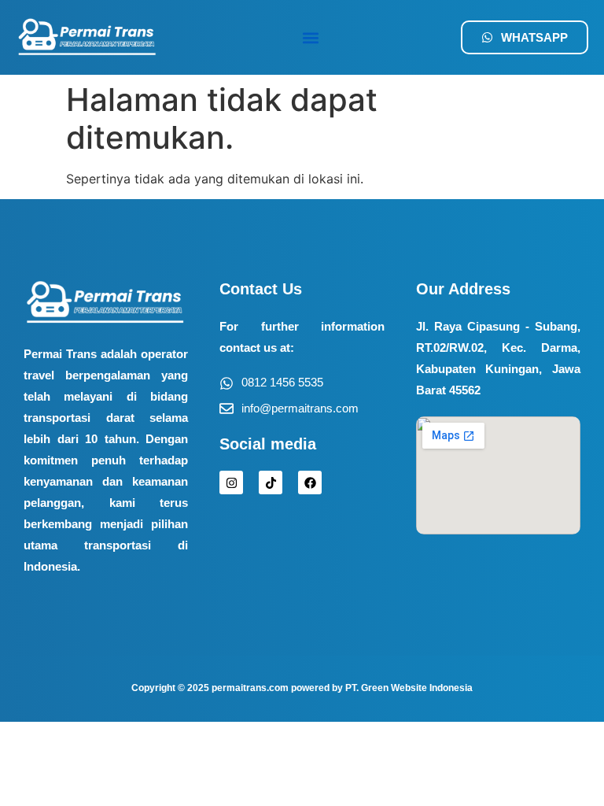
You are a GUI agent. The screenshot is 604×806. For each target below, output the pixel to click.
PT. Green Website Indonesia (409, 687)
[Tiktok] (270, 482)
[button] (310, 37)
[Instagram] (231, 482)
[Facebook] (310, 482)
